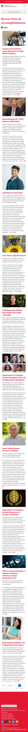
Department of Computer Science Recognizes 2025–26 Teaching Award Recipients (13, 377)
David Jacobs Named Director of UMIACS (10, 449)
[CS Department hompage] (14, 728)
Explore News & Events (14, 12)
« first (3, 685)
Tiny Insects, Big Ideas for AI (14, 255)
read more (15, 94)
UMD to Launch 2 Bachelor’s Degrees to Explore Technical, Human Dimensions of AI (13, 574)
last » (21, 688)
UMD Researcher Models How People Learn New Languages (12, 312)
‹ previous (9, 685)
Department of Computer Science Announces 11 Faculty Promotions (12, 512)
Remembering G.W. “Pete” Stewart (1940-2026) (13, 120)
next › (17, 688)
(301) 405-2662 (11, 719)
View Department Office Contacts (9, 706)
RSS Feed (17, 721)
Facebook (2, 721)
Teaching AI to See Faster (12, 193)
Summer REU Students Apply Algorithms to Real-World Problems (13, 51)
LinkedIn (13, 721)
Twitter (6, 721)
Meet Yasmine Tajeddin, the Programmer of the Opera (13, 643)
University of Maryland (14, 1)
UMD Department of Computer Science (11, 6)
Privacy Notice (14, 724)
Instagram (9, 721)
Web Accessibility (5, 724)
